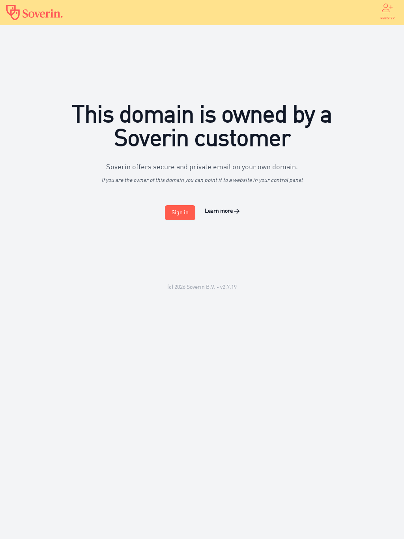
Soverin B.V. (201, 287)
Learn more (222, 211)
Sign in (180, 212)
